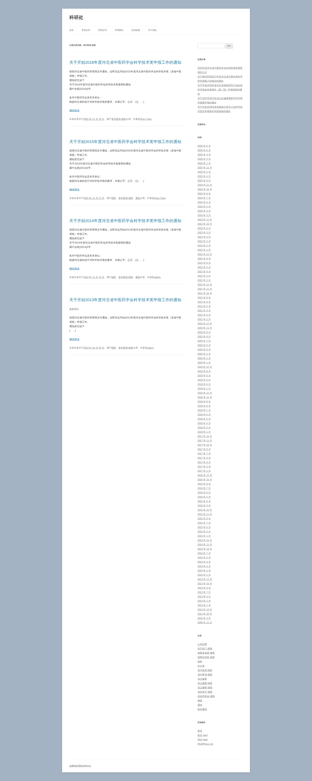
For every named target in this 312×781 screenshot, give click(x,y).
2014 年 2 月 (204, 570)
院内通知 (202, 709)
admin (157, 277)
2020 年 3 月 (204, 354)
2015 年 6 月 (204, 527)
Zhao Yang (145, 119)
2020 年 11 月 (205, 328)
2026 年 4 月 (204, 154)
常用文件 (86, 30)
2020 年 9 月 (204, 332)
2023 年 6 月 (204, 228)
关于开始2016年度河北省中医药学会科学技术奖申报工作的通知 (125, 62)
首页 (71, 30)
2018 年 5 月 (204, 419)
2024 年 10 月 (205, 189)
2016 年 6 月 (204, 492)
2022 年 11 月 (205, 254)
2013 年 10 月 (205, 583)
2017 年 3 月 (204, 466)
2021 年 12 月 (205, 284)
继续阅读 (74, 110)
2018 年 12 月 (205, 393)
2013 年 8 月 (204, 588)
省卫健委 (202, 679)
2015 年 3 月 (204, 531)
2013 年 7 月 (204, 592)
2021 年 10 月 (205, 293)
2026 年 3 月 (204, 159)
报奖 (113, 198)
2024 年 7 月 (204, 198)
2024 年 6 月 (204, 202)
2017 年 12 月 (205, 436)
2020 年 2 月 (204, 358)
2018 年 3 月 (204, 427)
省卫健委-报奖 (205, 683)
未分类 (201, 666)
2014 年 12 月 (205, 540)
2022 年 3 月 (204, 276)
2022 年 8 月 (204, 263)
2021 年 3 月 (204, 315)
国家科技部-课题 (206, 657)
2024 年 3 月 (204, 215)
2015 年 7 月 (204, 523)
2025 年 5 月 (204, 172)
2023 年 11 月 (205, 219)
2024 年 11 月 (205, 185)
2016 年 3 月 (204, 505)
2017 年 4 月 (204, 462)
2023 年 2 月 (204, 245)
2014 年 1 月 (204, 575)
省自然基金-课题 (206, 696)
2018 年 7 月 (204, 410)
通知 (137, 198)
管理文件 (102, 30)
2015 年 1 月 (204, 536)
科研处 (76, 17)
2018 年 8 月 (204, 406)
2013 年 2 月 (204, 601)
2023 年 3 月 (204, 241)
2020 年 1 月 (204, 362)
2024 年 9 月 (204, 193)
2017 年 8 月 (204, 449)
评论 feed (202, 739)
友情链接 (135, 30)
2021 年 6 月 (204, 302)
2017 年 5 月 (204, 458)
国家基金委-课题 (206, 653)
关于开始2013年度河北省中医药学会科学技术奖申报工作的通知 (125, 300)
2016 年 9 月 (204, 484)
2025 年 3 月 (204, 180)
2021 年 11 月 (205, 289)
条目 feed (202, 735)
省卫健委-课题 (205, 687)
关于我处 (152, 30)
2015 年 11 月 (205, 514)
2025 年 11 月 (205, 167)
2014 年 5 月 (204, 557)
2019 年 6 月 (204, 375)
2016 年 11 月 (205, 475)
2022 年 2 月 (204, 280)
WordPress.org (205, 744)
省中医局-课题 (205, 674)
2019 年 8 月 (204, 371)
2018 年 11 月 (205, 397)
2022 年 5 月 (204, 267)
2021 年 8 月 (204, 297)
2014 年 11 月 (205, 544)
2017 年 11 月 (205, 440)
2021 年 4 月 (204, 310)
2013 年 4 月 (204, 596)
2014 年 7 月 (204, 553)
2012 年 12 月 (205, 609)
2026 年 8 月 (204, 146)
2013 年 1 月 (204, 605)
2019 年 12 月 (205, 367)
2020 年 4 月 (204, 349)
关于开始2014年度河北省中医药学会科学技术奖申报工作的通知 (125, 220)
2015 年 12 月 (205, 510)
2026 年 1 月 (204, 163)
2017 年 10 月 (205, 445)
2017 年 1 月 (204, 471)
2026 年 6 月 (204, 150)
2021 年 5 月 (204, 306)
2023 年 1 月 (204, 250)
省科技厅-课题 (205, 692)
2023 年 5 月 (204, 232)
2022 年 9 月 (204, 258)
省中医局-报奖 (118, 119)
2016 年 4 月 (204, 501)
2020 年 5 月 (204, 345)
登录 (200, 731)
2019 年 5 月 (204, 380)
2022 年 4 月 (204, 271)
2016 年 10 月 (205, 479)
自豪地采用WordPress (80, 766)
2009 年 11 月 (205, 622)
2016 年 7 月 (204, 488)
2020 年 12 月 (205, 323)
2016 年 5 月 (204, 497)
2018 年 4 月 (204, 423)
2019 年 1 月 (204, 388)
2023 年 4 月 (204, 237)
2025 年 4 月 (204, 176)
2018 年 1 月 (204, 432)
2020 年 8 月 (204, 336)
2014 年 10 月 (205, 549)
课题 (200, 700)
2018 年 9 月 (204, 401)
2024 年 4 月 (204, 211)
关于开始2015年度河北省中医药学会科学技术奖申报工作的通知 (125, 141)
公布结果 (202, 644)
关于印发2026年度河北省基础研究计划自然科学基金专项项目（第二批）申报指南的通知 (220, 89)
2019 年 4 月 (204, 384)
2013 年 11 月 (205, 579)
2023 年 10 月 (205, 224)
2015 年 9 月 (204, 518)
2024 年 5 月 (204, 206)
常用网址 (119, 30)
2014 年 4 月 (204, 562)
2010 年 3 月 (204, 618)
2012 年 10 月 (205, 614)
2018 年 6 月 (204, 414)
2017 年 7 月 (204, 453)
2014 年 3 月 (204, 566)
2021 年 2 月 (204, 319)
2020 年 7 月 (204, 341)
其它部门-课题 (205, 648)
